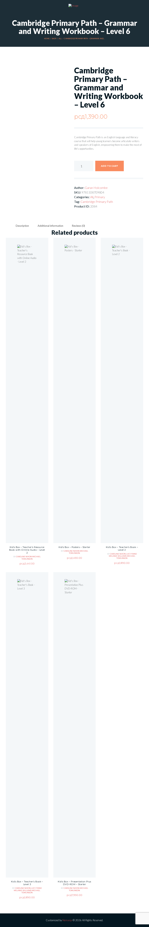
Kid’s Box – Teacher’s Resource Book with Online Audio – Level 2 (27, 550)
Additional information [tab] (50, 225)
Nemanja (67, 920)
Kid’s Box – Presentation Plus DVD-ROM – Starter (74, 883)
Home (46, 39)
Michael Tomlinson (31, 558)
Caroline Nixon (24, 557)
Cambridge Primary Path (97, 201)
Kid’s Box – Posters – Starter (74, 547)
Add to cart (109, 166)
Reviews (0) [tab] (78, 225)
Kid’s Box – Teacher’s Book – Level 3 (27, 883)
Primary (99, 197)
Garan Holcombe (96, 187)
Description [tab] (22, 225)
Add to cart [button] (27, 402)
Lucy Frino (131, 554)
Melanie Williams (118, 556)
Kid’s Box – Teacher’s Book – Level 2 (122, 548)
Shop (54, 39)
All (60, 39)
